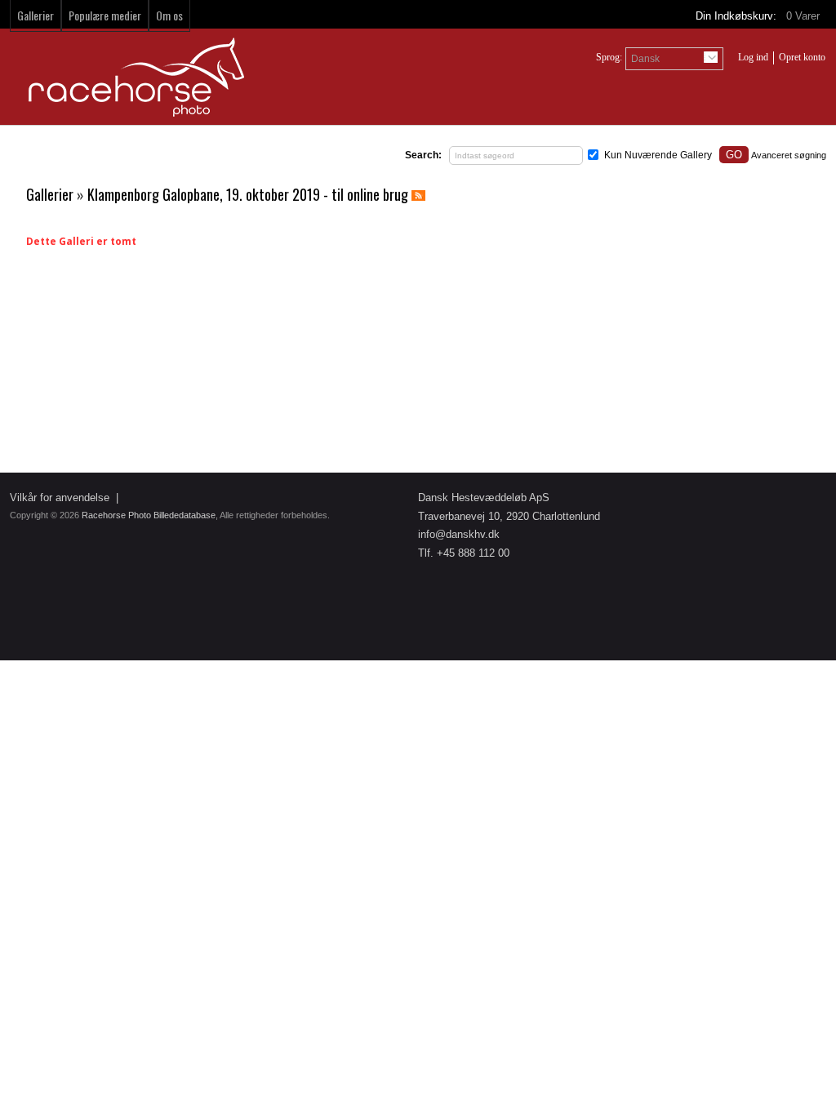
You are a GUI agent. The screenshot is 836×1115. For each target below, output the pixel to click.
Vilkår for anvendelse (59, 497)
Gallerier (35, 15)
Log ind (753, 57)
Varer (804, 16)
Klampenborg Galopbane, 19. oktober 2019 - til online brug (247, 194)
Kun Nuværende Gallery (658, 155)
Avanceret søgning (788, 155)
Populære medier (105, 15)
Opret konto (802, 57)
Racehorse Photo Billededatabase (149, 515)
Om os (169, 15)
